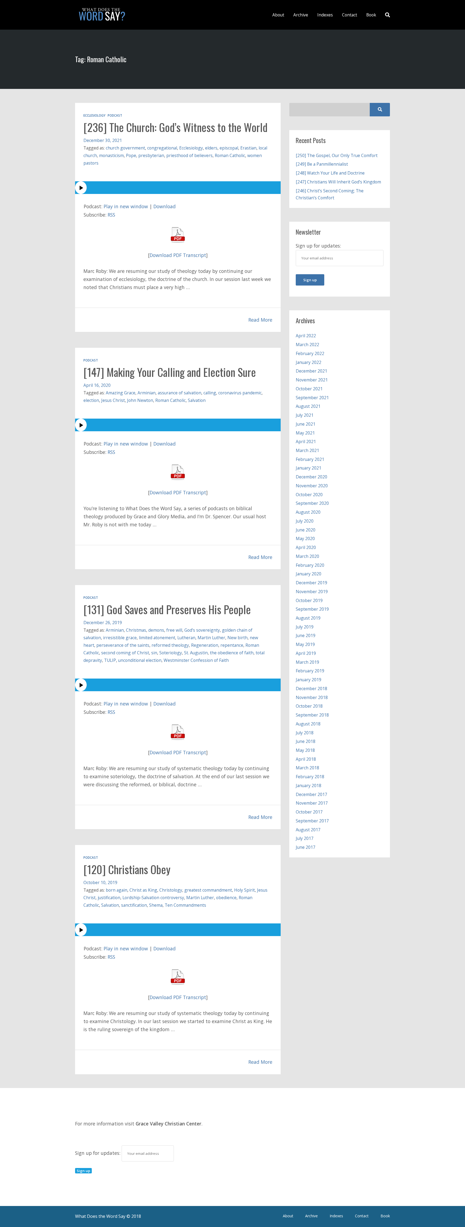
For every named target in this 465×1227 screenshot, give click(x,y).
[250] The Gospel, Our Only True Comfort (337, 155)
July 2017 (304, 838)
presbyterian (151, 155)
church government (125, 148)
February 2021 (310, 459)
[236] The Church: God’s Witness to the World (175, 127)
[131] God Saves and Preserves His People (167, 609)
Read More (260, 320)
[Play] (178, 187)
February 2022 (310, 353)
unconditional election (139, 660)
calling (209, 393)
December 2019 (311, 583)
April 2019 (306, 653)
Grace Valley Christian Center (168, 1123)
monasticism (111, 155)
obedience (226, 898)
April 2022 (306, 336)
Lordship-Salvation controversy (153, 898)
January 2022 (308, 362)
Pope (131, 155)
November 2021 (312, 380)
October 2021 (309, 389)
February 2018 (310, 777)
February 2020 (310, 565)
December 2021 (311, 371)
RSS (111, 214)
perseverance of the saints (122, 645)
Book (371, 15)
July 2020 (304, 521)
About (278, 15)
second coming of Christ (125, 653)
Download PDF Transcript (178, 255)
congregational (162, 148)
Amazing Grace (120, 393)
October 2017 (309, 812)
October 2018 (309, 706)
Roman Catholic (230, 155)
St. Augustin (196, 653)
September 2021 (312, 398)
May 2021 (305, 433)
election (91, 400)
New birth (237, 638)
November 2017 (312, 803)
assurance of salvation (179, 393)
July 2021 (304, 415)
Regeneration (204, 645)
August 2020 (308, 512)
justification (109, 898)
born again (116, 890)
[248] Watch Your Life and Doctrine (330, 173)
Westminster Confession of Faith (196, 660)
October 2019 (309, 600)
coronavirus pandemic (240, 393)
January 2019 (308, 680)
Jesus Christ (113, 400)
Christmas (136, 630)
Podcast (115, 115)
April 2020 (306, 547)
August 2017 (308, 830)
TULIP (110, 660)
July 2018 (304, 733)
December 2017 (311, 794)
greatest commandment (208, 890)
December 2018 (311, 688)
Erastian (248, 148)
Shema (156, 905)
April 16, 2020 (97, 385)
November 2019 (312, 592)
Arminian (147, 393)
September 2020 (312, 503)
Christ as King (143, 890)
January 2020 (308, 574)
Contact (349, 15)
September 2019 (312, 609)
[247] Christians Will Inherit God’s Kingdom (338, 182)
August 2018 (308, 724)
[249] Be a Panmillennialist (322, 164)
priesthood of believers (189, 155)
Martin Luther (211, 638)
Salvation (197, 400)
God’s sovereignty (202, 630)
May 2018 (305, 750)
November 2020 (312, 486)
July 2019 (304, 627)
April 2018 (306, 759)
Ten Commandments (185, 905)
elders (211, 148)
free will (174, 630)
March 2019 (307, 662)
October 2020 (309, 495)
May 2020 (305, 538)
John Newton (140, 400)
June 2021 (305, 424)
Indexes (325, 15)
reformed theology (170, 645)
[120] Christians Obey (126, 869)
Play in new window (126, 206)
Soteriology (170, 653)
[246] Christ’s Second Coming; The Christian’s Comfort (330, 194)
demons (156, 630)
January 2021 (308, 468)
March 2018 (307, 768)
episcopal (229, 148)
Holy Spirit (244, 890)
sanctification (134, 905)
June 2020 (305, 530)
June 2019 (305, 635)
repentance (231, 645)
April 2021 (306, 441)
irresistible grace (120, 638)
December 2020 (311, 477)
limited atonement (157, 638)
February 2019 (310, 671)
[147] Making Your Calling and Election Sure (169, 372)
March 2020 (307, 556)
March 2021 (307, 450)
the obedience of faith (231, 653)
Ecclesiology (94, 115)
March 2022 (307, 344)
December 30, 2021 (102, 140)
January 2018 (308, 785)
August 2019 (308, 618)
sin (154, 653)
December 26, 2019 (102, 622)
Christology (170, 890)
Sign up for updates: (98, 1153)
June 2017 (305, 847)
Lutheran (186, 638)
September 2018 (312, 715)
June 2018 (305, 741)
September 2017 (312, 821)
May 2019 (305, 644)
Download (164, 206)
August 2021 (308, 406)
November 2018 (312, 697)
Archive (300, 15)
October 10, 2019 (100, 882)
